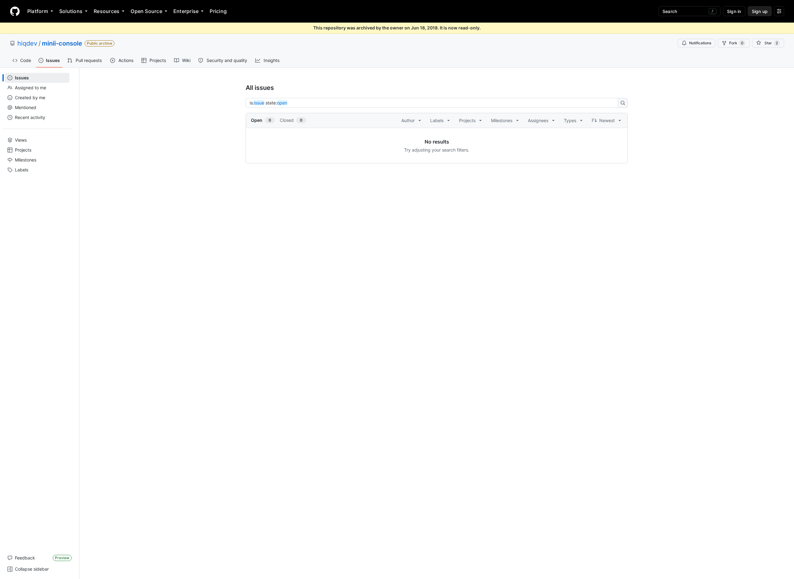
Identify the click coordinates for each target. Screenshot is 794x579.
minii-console (62, 43)
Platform (37, 11)
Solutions (71, 11)
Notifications (700, 43)
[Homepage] (15, 11)
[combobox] (434, 103)
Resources (106, 11)
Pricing (218, 11)
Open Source (146, 11)
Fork (736, 43)
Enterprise (185, 11)
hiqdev (27, 43)
